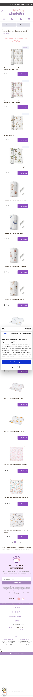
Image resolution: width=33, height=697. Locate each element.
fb (18, 598)
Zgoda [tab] (5, 333)
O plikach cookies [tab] (25, 333)
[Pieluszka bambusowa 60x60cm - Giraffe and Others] (16, 519)
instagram (22, 598)
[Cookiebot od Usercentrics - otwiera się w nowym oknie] (23, 329)
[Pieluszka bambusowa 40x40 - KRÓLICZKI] (16, 255)
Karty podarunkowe (15, 4)
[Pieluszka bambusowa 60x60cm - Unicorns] (16, 453)
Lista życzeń (1, 10)
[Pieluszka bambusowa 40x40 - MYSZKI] (16, 288)
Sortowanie (23, 25)
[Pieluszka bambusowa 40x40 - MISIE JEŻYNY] (16, 156)
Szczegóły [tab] (14, 333)
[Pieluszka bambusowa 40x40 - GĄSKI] (16, 387)
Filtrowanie (9, 25)
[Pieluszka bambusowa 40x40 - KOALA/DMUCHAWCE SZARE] (16, 57)
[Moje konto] (20, 19)
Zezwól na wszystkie (16, 362)
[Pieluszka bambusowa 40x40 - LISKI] (16, 222)
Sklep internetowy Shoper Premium (16, 691)
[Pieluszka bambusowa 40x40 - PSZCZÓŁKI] (16, 321)
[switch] (3, 694)
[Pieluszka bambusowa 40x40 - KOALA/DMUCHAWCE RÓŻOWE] (16, 90)
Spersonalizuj (16, 367)
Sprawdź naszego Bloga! (27, 4)
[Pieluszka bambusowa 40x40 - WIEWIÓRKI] (16, 189)
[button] (4, 19)
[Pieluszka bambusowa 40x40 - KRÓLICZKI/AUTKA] (16, 123)
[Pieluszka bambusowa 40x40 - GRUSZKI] (16, 420)
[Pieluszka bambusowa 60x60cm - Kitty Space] (16, 486)
